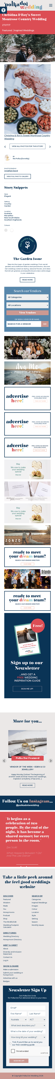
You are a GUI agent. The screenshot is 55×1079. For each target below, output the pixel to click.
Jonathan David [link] (11, 171)
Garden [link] (7, 206)
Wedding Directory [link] (11, 936)
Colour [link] (34, 909)
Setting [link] (35, 919)
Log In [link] (5, 960)
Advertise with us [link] (10, 978)
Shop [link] (5, 919)
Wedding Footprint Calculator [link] (11, 926)
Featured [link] (7, 30)
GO (44, 324)
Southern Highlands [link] (13, 220)
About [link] (5, 949)
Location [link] (35, 912)
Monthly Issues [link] (38, 925)
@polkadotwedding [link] (27, 805)
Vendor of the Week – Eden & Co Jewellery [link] (27, 768)
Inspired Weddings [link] (24, 30)
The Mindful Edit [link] (10, 922)
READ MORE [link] (27, 280)
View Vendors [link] (27, 312)
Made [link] (5, 906)
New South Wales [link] (11, 218)
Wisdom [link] (6, 903)
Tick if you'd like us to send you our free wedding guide (27, 1043)
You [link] (4, 909)
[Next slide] (51, 761)
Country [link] (7, 204)
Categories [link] (36, 899)
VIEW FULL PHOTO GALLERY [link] (17, 176)
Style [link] (34, 915)
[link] (3, 10)
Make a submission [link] (10, 970)
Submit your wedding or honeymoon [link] (13, 974)
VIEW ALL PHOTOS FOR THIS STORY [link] (27, 146)
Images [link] (35, 906)
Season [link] (35, 922)
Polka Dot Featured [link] (27, 758)
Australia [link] (8, 213)
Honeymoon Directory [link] (12, 940)
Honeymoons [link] (8, 912)
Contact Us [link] (7, 957)
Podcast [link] (6, 915)
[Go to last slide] (4, 761)
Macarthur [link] (8, 216)
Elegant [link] (7, 196)
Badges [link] (6, 981)
